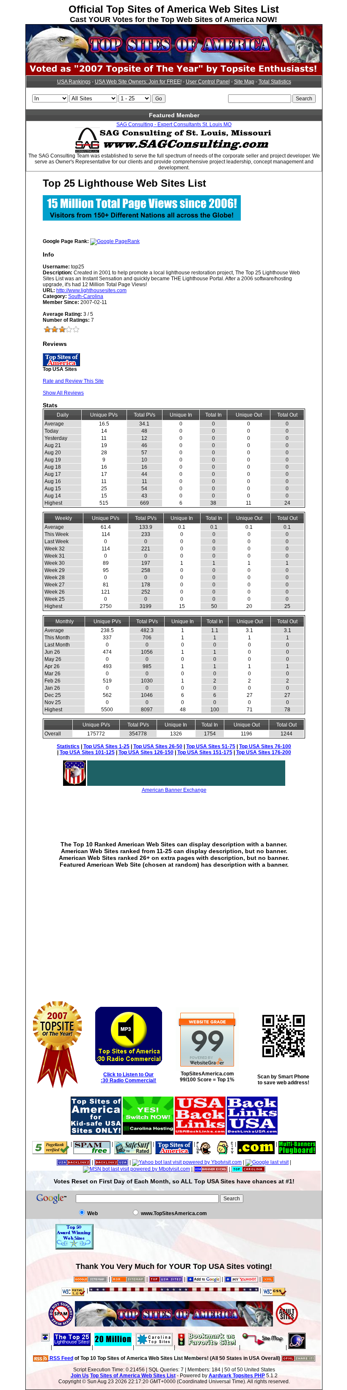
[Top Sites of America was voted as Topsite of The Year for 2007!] (174, 74)
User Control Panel (208, 82)
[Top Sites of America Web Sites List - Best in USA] (174, 61)
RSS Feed (60, 1358)
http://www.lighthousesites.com (91, 290)
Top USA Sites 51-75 (210, 746)
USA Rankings (74, 82)
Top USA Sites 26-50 (157, 746)
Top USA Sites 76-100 (265, 746)
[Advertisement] (174, 810)
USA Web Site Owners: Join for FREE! (138, 82)
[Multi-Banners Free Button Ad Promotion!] (297, 1144)
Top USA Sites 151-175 (204, 752)
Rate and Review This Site (73, 381)
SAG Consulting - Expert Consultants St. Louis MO (173, 124)
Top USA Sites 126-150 (146, 752)
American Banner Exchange (174, 790)
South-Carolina (85, 296)
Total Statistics (275, 82)
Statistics (68, 746)
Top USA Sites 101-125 (87, 752)
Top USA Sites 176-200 (263, 752)
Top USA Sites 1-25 (106, 746)
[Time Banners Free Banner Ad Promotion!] (256, 1144)
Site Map (244, 82)
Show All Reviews (63, 393)
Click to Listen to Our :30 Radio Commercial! (128, 1077)
